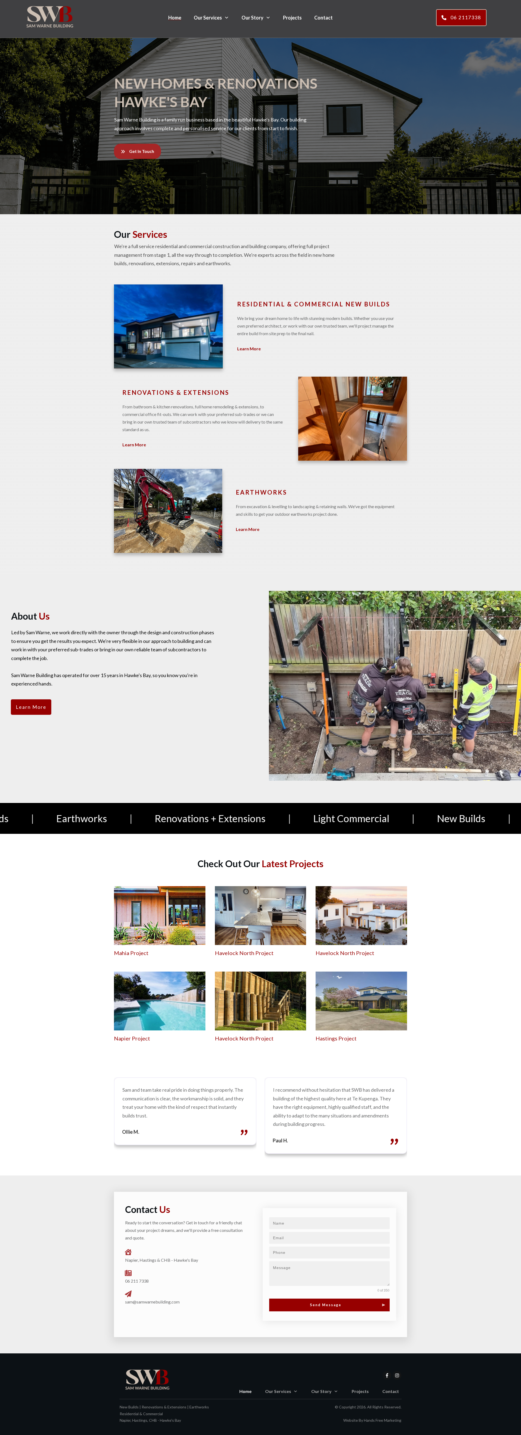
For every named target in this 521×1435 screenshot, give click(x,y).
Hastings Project (336, 1038)
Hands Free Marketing (382, 1420)
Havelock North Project (244, 953)
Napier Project (132, 1038)
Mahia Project (131, 953)
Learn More (249, 348)
